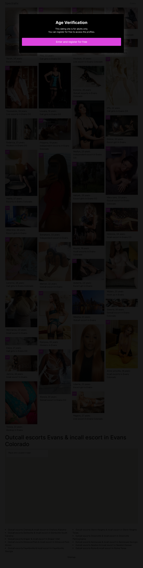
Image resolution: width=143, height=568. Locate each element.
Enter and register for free (71, 41)
